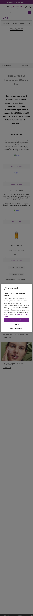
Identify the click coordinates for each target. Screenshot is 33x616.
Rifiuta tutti (16, 324)
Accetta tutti (16, 320)
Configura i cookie (16, 328)
